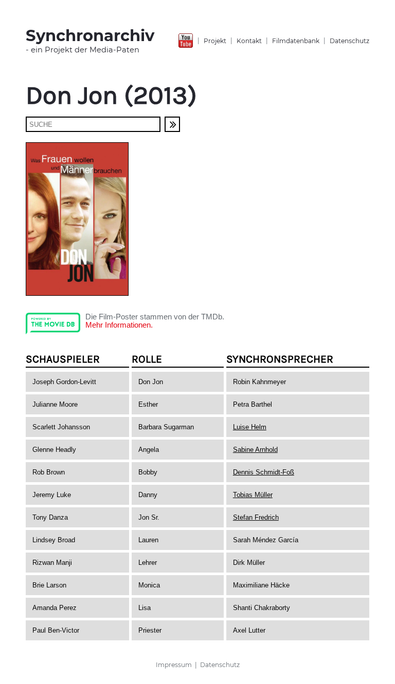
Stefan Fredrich (256, 517)
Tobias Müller (253, 495)
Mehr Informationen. (119, 325)
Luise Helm (249, 427)
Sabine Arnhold (255, 449)
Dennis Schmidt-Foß (263, 472)
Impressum (174, 665)
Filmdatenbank (295, 41)
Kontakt (249, 41)
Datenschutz (349, 41)
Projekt (215, 41)
